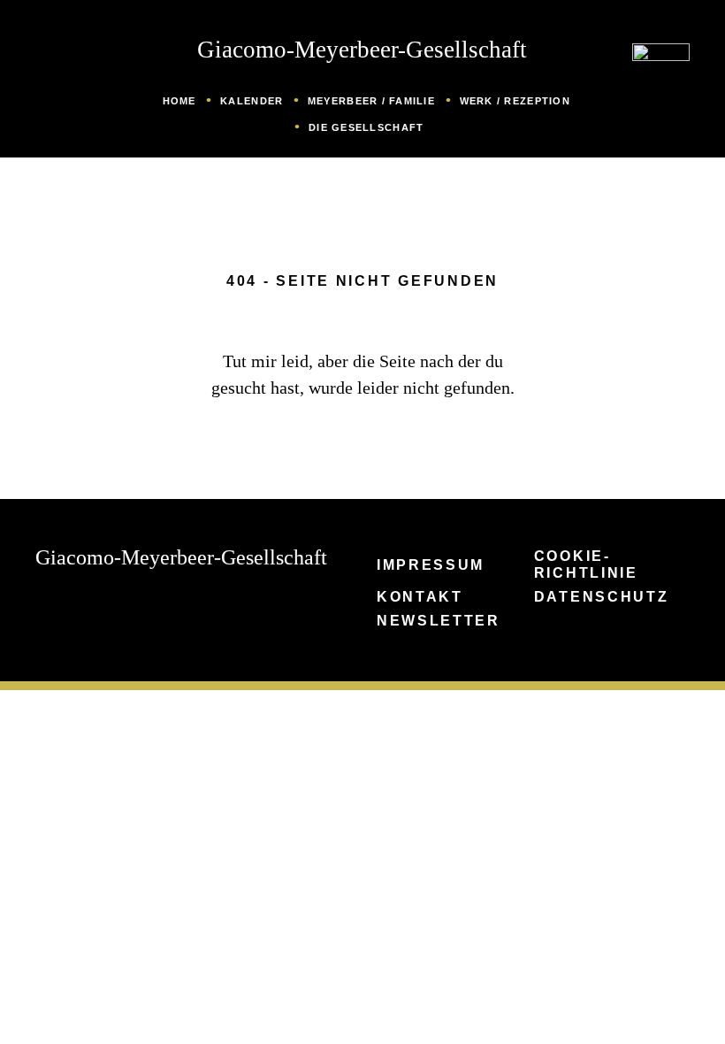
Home (179, 101)
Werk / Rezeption (515, 101)
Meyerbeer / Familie (371, 101)
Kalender (251, 101)
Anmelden (8, 1030)
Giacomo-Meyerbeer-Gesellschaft (362, 49)
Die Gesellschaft (366, 127)
